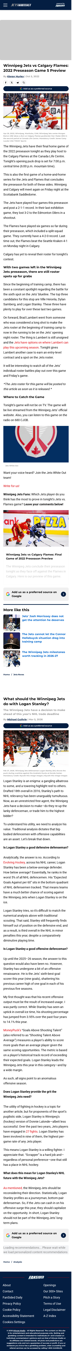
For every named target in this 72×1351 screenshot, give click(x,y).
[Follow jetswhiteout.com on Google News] (63, 594)
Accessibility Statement (18, 1316)
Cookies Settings (14, 1322)
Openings (49, 1285)
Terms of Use (52, 1303)
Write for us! (11, 486)
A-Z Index (49, 1316)
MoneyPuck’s (12, 1030)
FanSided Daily (12, 1297)
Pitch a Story (51, 1297)
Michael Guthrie (17, 719)
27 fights (32, 1131)
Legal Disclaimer (54, 1309)
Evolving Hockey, (14, 862)
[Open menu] (5, 5)
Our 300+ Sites (53, 1291)
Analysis (17, 1262)
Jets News (18, 674)
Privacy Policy (12, 1303)
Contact (8, 1291)
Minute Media (19, 1331)
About (7, 1285)
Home (6, 674)
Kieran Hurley (15, 76)
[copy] (23, 82)
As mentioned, (13, 1188)
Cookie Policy (11, 1309)
